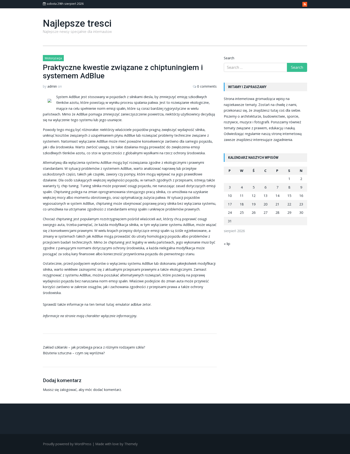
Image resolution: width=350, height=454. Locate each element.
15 (289, 195)
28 (277, 212)
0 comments (207, 86)
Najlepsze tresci (77, 23)
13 (265, 195)
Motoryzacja (53, 58)
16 (301, 195)
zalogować (68, 389)
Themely (131, 444)
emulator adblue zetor (133, 304)
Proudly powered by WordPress (67, 444)
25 (242, 212)
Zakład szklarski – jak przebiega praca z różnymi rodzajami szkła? (94, 347)
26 (253, 212)
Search (229, 58)
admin (52, 86)
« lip (227, 243)
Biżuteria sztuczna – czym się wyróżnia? (74, 353)
